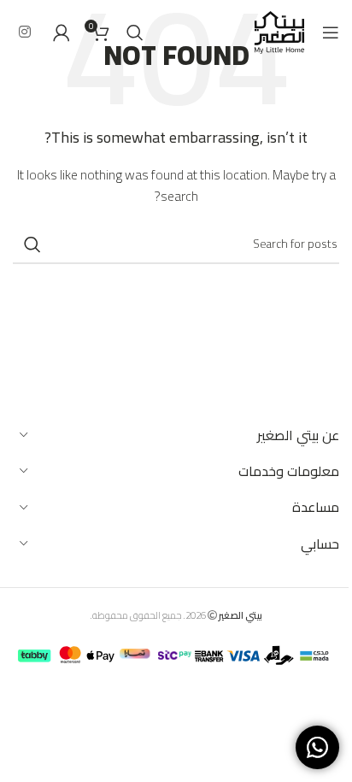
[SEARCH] (32, 244)
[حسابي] (61, 32)
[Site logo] (279, 31)
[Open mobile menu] (331, 32)
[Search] (135, 32)
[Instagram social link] (24, 31)
